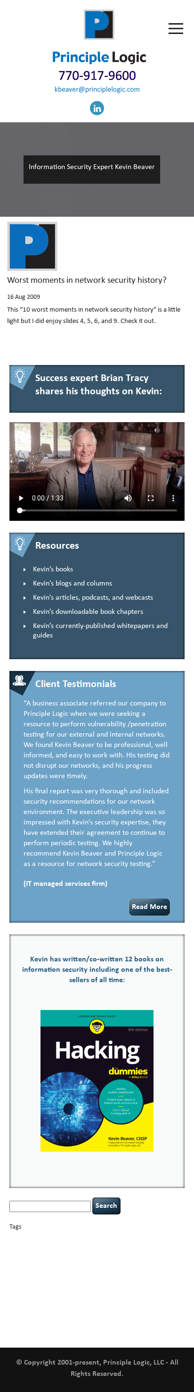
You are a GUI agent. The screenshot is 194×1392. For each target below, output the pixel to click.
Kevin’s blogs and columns (72, 583)
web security (112, 1322)
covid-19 (132, 1249)
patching (165, 1283)
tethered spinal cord (118, 1301)
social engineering (72, 1300)
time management (42, 1311)
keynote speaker (137, 1273)
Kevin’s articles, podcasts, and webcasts (93, 598)
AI (12, 1239)
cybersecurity (165, 1249)
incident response (78, 1273)
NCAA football (63, 1283)
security (136, 1292)
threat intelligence (160, 1301)
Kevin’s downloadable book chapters (88, 612)
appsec (24, 1239)
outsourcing (118, 1283)
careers (135, 1239)
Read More (149, 907)
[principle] (99, 62)
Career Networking (104, 1239)
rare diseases (91, 1292)
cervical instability (28, 1249)
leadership (28, 1282)
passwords (143, 1283)
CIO (53, 1249)
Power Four (64, 1292)
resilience (116, 1292)
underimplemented (83, 1311)
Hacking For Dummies (99, 1264)
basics (49, 1237)
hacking (49, 1264)
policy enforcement (30, 1292)
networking (91, 1283)
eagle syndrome (120, 1256)
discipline (91, 1256)
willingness (142, 1322)
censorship (158, 1239)
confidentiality (100, 1249)
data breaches (28, 1255)
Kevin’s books (53, 569)
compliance (71, 1249)
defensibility (64, 1255)
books (75, 1239)
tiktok (15, 1311)
